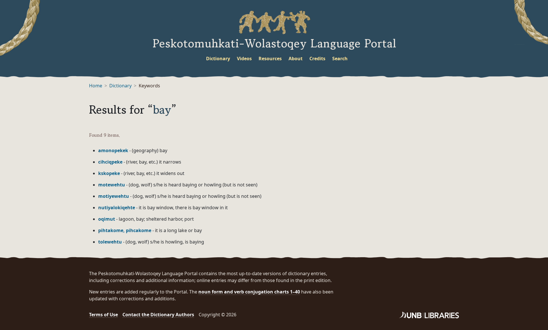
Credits (317, 58)
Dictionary (218, 58)
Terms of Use (103, 314)
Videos (244, 58)
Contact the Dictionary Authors (158, 314)
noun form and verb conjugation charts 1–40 (249, 292)
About (296, 58)
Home (95, 85)
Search (340, 58)
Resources (270, 58)
